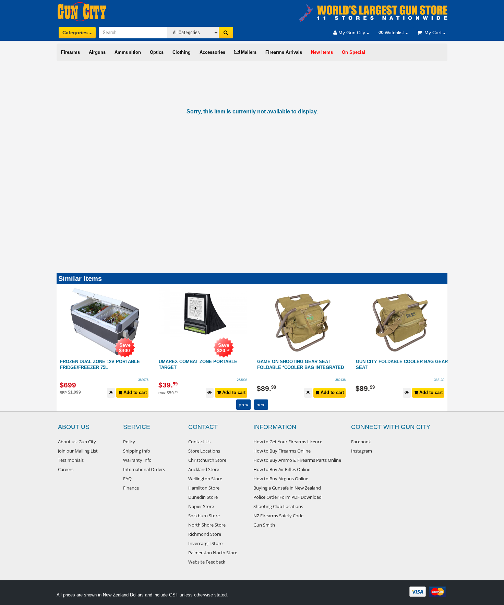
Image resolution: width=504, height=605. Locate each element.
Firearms (70, 52)
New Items (322, 52)
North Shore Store (207, 525)
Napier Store (201, 506)
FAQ (127, 479)
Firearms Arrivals (283, 52)
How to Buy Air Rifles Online (281, 469)
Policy (129, 442)
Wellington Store (205, 479)
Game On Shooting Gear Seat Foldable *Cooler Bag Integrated (202, 364)
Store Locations (204, 451)
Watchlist (394, 32)
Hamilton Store (203, 488)
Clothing (181, 52)
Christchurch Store (207, 460)
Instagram (361, 451)
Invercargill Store (205, 543)
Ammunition (128, 52)
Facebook (361, 442)
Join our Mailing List (78, 451)
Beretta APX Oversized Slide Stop (399, 361)
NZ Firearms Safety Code (278, 516)
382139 (341, 380)
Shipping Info (136, 451)
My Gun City (352, 32)
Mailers (248, 52)
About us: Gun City (77, 442)
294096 (439, 380)
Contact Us (199, 442)
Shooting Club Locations (278, 506)
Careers (65, 469)
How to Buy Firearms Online (282, 451)
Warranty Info (137, 460)
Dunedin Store (203, 497)
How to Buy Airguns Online (280, 479)
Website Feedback (206, 562)
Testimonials (71, 460)
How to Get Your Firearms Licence (287, 442)
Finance (131, 488)
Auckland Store (203, 469)
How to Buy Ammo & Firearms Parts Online (297, 460)
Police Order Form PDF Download (287, 497)
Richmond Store (204, 534)
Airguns (97, 52)
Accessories (212, 52)
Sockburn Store (204, 516)
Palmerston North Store (212, 553)
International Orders (144, 469)
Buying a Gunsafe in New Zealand (287, 488)
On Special (353, 52)
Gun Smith (264, 525)
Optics (157, 52)
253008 (144, 380)
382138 (242, 380)
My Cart (432, 32)
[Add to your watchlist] (111, 393)
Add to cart (134, 392)
